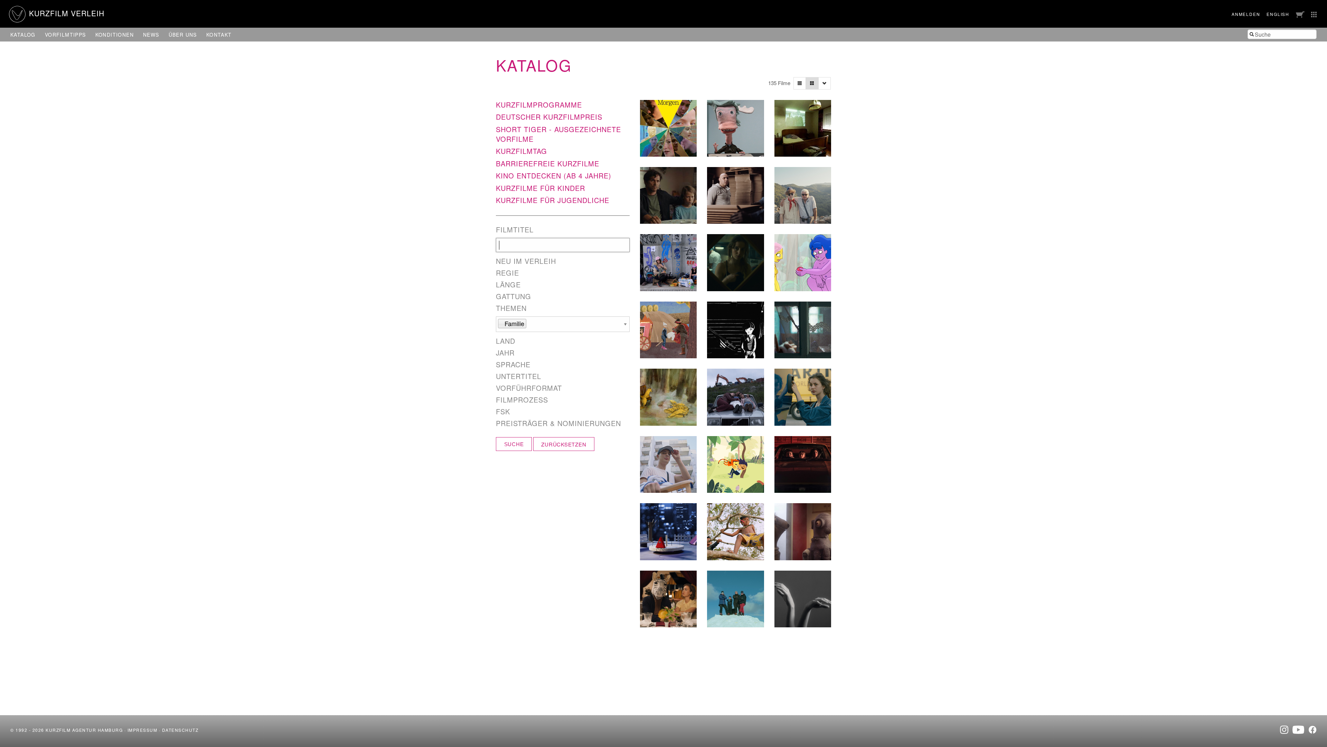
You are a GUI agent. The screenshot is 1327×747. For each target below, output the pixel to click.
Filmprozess (522, 399)
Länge (508, 284)
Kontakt (219, 34)
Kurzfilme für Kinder (540, 188)
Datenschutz (180, 730)
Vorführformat (529, 388)
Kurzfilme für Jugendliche (552, 200)
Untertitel (518, 376)
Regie (507, 272)
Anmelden (1246, 14)
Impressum (143, 730)
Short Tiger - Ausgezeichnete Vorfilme (558, 134)
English (1278, 14)
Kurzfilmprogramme (539, 105)
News (151, 34)
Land (505, 341)
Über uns (183, 34)
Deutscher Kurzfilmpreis (549, 117)
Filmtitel (515, 229)
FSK (503, 411)
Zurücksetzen (563, 444)
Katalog (23, 34)
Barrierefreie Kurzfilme (547, 163)
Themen (511, 308)
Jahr (505, 352)
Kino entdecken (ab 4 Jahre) (553, 175)
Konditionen (114, 34)
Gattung (513, 296)
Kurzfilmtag (521, 151)
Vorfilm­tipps (65, 34)
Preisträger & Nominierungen (558, 423)
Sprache (513, 364)
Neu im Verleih (526, 261)
